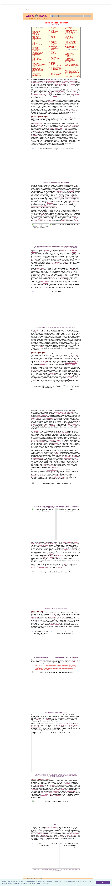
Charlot (44, 567)
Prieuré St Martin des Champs (72, 75)
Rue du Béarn (51, 51)
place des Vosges (45, 364)
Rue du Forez (51, 42)
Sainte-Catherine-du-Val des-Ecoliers (42, 418)
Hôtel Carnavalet (69, 53)
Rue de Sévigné (69, 33)
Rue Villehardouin (52, 54)
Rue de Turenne (35, 37)
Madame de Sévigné (50, 425)
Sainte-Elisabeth (61, 262)
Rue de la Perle (68, 29)
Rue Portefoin (68, 31)
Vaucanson (73, 201)
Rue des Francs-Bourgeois (54, 69)
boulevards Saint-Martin (38, 82)
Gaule (40, 126)
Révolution (50, 203)
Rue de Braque (52, 62)
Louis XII (77, 459)
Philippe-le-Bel (60, 789)
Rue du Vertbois (35, 63)
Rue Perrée (51, 30)
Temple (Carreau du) (70, 63)
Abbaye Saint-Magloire (70, 73)
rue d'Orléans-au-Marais (69, 835)
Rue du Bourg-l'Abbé (36, 59)
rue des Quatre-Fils (50, 543)
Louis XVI (43, 792)
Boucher (41, 475)
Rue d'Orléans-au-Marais (54, 74)
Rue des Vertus (52, 27)
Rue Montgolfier (52, 32)
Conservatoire (68, 118)
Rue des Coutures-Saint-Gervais (56, 65)
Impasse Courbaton (53, 41)
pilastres (40, 219)
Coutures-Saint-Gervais (54, 440)
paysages (34, 475)
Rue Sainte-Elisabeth (53, 31)
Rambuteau (71, 84)
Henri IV (75, 361)
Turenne (52, 373)
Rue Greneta (51, 70)
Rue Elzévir (51, 49)
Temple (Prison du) (69, 61)
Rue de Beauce (52, 37)
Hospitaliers (55, 791)
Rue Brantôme (35, 74)
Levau (61, 441)
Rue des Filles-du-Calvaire (54, 67)
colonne (43, 214)
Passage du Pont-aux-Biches (39, 64)
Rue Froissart (51, 59)
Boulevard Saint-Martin (37, 52)
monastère (68, 376)
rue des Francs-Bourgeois (38, 94)
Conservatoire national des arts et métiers (60, 128)
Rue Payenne (51, 77)
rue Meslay (46, 283)
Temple (50, 82)
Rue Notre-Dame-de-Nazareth (55, 73)
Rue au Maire (35, 43)
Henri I (39, 131)
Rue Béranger (35, 57)
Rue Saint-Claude (52, 57)
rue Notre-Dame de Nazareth (58, 277)
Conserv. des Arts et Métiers (72, 52)
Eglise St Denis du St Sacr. (71, 70)
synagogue (44, 281)
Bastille (55, 96)
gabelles (55, 443)
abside (74, 252)
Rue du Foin (51, 52)
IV (69, 355)
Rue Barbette (35, 55)
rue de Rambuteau (70, 81)
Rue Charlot (51, 64)
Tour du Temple (70, 791)
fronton (50, 220)
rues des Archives (36, 567)
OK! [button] (103, 882)
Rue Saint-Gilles (52, 53)
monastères (51, 101)
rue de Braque (59, 555)
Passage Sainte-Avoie (53, 29)
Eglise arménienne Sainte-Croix (72, 72)
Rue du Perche (68, 27)
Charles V (74, 91)
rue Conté (71, 191)
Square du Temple (69, 47)
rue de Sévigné (43, 415)
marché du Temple (50, 827)
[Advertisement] (63, 8)
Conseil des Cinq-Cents (72, 197)
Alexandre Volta (43, 331)
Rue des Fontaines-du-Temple (55, 68)
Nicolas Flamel (74, 661)
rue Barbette (67, 458)
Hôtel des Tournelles (71, 363)
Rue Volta (34, 42)
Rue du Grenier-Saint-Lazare (38, 44)
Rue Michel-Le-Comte (37, 30)
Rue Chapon (35, 48)
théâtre (74, 217)
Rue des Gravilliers (36, 35)
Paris (48, 79)
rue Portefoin (52, 785)
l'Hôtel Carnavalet (71, 424)
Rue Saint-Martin (36, 51)
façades (56, 727)
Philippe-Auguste (60, 91)
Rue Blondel (35, 67)
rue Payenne (37, 431)
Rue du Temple (35, 33)
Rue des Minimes (69, 35)
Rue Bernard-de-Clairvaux (38, 69)
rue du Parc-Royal (62, 432)
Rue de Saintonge (52, 43)
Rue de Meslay (52, 72)
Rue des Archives (36, 54)
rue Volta (46, 275)
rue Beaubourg (71, 110)
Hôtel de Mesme (69, 55)
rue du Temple (64, 619)
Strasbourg (41, 473)
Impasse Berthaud (36, 41)
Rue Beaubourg (35, 39)
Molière (55, 467)
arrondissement (74, 355)
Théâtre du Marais (69, 54)
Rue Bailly (50, 35)
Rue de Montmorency (37, 31)
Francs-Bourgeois (60, 84)
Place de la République (70, 41)
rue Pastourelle (40, 785)
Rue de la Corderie (52, 46)
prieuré (71, 126)
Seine (39, 416)
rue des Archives (67, 542)
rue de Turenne (35, 370)
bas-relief (54, 477)
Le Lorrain (62, 477)
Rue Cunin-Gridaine (36, 68)
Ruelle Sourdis (51, 40)
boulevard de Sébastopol (49, 81)
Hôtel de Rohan (68, 57)
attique (76, 220)
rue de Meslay (76, 94)
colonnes (36, 220)
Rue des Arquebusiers (53, 56)
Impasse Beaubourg (36, 75)
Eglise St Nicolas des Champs (72, 76)
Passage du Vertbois (37, 62)
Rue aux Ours (35, 46)
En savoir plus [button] (45, 883)
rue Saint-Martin (37, 123)
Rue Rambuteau (35, 47)
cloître (64, 564)
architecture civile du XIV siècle (52, 557)
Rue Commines (52, 61)
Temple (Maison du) (70, 60)
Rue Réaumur (68, 40)
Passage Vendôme (69, 37)
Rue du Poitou (35, 36)
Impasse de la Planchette (71, 30)
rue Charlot (45, 835)
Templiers (34, 789)
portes (57, 475)
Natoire (71, 549)
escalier (41, 441)
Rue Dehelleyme (52, 45)
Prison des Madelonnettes (71, 64)
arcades (65, 219)
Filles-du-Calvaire (60, 82)
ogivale (51, 554)
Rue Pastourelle (35, 32)
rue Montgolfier (58, 191)
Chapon (55, 718)
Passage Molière (36, 73)
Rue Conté (50, 33)
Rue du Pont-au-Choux (53, 58)
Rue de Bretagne (52, 63)
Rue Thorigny (68, 36)
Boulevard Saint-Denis (37, 53)
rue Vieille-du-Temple (39, 458)
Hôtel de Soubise (69, 59)
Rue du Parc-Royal (52, 75)
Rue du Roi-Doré (52, 47)
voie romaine (75, 125)
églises (33, 259)
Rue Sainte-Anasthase (53, 48)
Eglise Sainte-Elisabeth (70, 71)
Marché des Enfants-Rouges (72, 65)
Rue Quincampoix (36, 49)
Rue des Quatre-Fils (70, 32)
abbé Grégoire (58, 197)
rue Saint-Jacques (64, 125)
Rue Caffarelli (51, 36)
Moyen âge (58, 453)
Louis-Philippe (54, 624)
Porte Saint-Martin (69, 58)
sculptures (64, 220)
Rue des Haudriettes (36, 38)
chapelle (71, 131)
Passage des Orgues (37, 65)
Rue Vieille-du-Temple (70, 38)
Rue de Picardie (52, 38)
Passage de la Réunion (37, 70)
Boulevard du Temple (70, 42)
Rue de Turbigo (35, 58)
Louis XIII (73, 364)
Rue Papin (34, 60)
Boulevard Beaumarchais (71, 46)
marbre (43, 220)
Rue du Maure (35, 71)
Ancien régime (42, 361)
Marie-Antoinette (52, 792)
